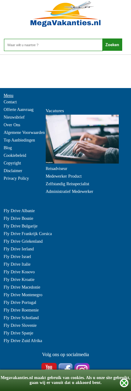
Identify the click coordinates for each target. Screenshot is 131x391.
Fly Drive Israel (17, 256)
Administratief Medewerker (69, 191)
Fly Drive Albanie (19, 210)
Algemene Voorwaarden (24, 132)
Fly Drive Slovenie (20, 325)
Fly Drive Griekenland (23, 241)
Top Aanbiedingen (19, 140)
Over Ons (12, 125)
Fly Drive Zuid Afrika (23, 340)
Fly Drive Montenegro (23, 295)
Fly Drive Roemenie (21, 310)
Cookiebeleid (15, 155)
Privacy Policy (16, 178)
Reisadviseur (56, 168)
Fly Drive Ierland (19, 249)
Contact (10, 102)
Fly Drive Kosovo (19, 272)
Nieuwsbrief (14, 117)
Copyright (12, 163)
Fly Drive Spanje (18, 333)
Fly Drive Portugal (20, 302)
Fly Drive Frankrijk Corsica (28, 233)
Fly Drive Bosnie (18, 218)
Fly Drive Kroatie (19, 279)
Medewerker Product (64, 176)
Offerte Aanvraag (19, 109)
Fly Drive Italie (17, 264)
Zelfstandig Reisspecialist (67, 184)
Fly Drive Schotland (21, 317)
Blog (8, 148)
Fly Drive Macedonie (22, 287)
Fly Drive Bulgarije (20, 226)
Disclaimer (13, 170)
